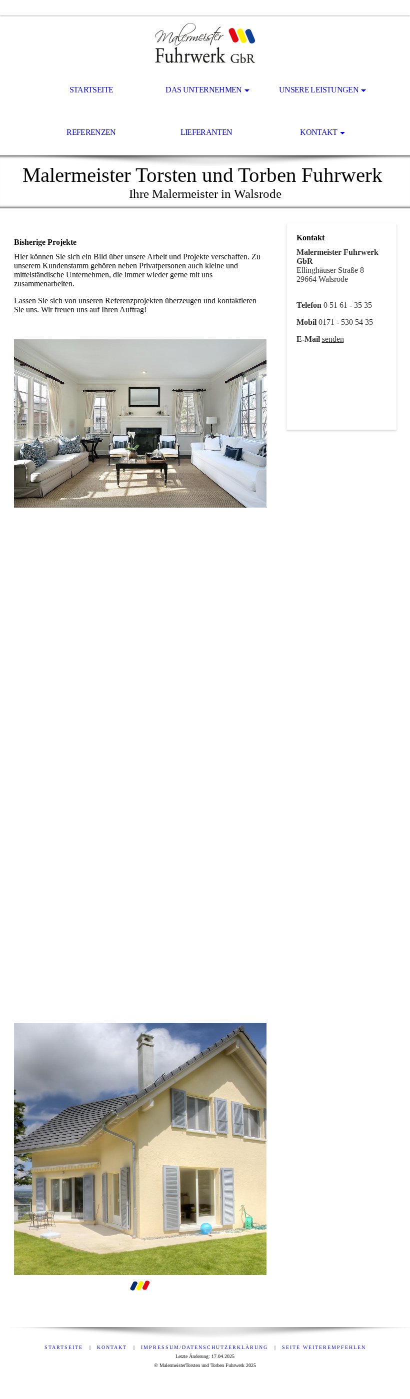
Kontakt (319, 132)
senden (333, 339)
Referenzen (91, 132)
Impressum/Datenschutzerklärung (204, 1347)
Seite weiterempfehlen (324, 1347)
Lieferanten (206, 132)
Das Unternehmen (204, 89)
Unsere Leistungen (318, 89)
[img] (205, 42)
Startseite (92, 89)
